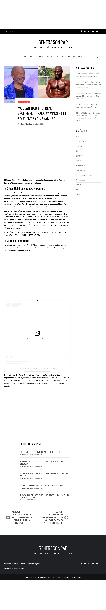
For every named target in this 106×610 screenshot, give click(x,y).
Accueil (23, 56)
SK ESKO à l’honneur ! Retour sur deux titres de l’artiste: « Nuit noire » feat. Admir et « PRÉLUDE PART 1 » (44, 496)
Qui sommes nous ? (11, 564)
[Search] (97, 57)
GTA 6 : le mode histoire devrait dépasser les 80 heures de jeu (41, 452)
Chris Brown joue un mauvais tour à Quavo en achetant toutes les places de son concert (52, 517)
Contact (23, 564)
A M (23, 500)
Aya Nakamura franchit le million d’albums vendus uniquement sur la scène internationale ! (22, 517)
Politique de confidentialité (14, 568)
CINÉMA (79, 146)
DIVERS (26, 102)
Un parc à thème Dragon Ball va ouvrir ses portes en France (41, 485)
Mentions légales (34, 564)
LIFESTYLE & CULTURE (84, 175)
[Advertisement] (53, 14)
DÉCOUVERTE (40, 56)
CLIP (56, 56)
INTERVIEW (71, 56)
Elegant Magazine (63, 577)
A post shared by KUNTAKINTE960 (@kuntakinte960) (37, 368)
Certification (81, 141)
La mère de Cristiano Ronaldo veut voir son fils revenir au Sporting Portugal (44, 474)
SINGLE (63, 56)
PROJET (49, 56)
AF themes (77, 577)
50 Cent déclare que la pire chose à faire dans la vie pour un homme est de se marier (44, 462)
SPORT (78, 194)
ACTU (31, 56)
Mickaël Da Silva (26, 124)
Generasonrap (53, 42)
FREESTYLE (81, 56)
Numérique (80, 180)
